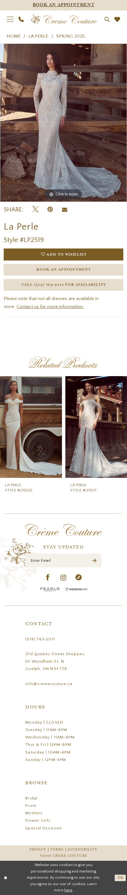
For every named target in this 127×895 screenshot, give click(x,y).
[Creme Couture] (63, 19)
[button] (10, 19)
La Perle (38, 36)
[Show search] (107, 19)
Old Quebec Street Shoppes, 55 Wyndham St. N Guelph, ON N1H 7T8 (55, 661)
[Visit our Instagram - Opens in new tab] (63, 578)
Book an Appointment (63, 270)
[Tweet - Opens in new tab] (35, 210)
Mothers (34, 813)
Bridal (31, 798)
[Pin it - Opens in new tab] (50, 209)
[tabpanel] (63, 123)
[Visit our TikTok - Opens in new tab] (78, 578)
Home (13, 36)
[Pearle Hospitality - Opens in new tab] (49, 589)
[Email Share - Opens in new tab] (65, 210)
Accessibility (82, 850)
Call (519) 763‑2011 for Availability (63, 285)
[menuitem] (10, 19)
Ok (120, 878)
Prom (30, 805)
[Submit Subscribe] (94, 560)
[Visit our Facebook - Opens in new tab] (47, 578)
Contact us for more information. (50, 306)
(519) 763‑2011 (40, 639)
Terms (56, 850)
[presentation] (49, 427)
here (68, 890)
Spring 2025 (70, 36)
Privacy (38, 850)
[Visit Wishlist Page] (117, 20)
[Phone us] (21, 19)
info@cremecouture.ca (48, 684)
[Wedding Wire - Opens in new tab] (76, 589)
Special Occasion (43, 828)
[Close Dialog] (5, 878)
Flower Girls (38, 820)
